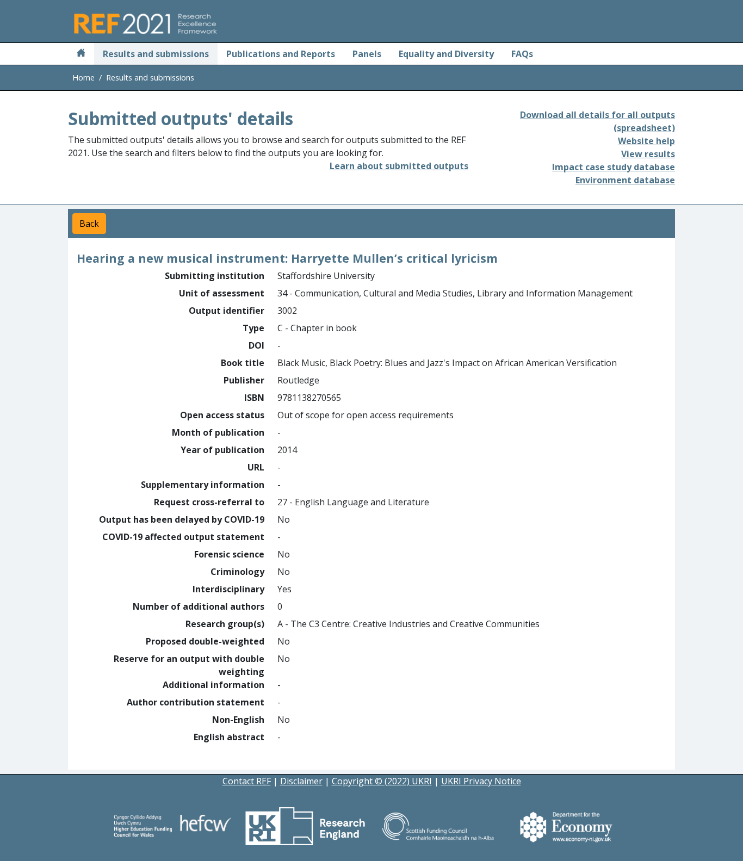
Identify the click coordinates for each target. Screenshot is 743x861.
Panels (366, 54)
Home (83, 77)
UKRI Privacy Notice (481, 781)
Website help (646, 141)
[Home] (81, 54)
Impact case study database (613, 167)
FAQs (522, 54)
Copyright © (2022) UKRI (382, 781)
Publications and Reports (280, 54)
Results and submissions (156, 54)
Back (89, 224)
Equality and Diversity (446, 54)
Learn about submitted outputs (399, 166)
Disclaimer (301, 781)
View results (648, 154)
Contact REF (246, 781)
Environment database (625, 180)
